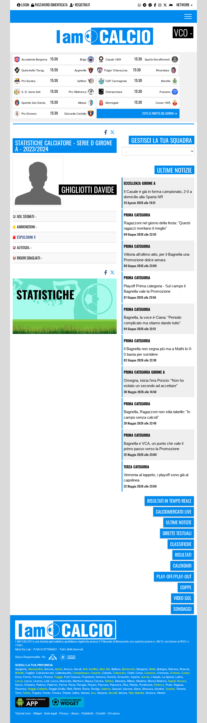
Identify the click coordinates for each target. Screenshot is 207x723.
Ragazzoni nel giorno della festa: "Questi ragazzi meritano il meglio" (157, 225)
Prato (169, 684)
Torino (26, 693)
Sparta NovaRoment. (157, 59)
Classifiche (180, 544)
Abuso (75, 713)
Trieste (66, 693)
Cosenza (150, 673)
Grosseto (123, 677)
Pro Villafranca (77, 92)
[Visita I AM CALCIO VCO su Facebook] (155, 4)
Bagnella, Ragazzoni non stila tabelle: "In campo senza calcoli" (157, 414)
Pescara (103, 684)
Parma (63, 684)
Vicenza (150, 693)
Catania (106, 673)
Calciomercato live (173, 511)
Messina (120, 681)
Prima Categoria (137, 214)
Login (24, 4)
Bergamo (142, 669)
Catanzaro (119, 673)
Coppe (185, 587)
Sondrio (159, 689)
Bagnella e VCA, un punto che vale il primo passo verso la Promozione (153, 446)
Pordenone (145, 684)
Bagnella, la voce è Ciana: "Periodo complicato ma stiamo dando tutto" (152, 320)
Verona (122, 693)
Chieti (130, 673)
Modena (141, 681)
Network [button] (183, 4)
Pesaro (92, 684)
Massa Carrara (94, 681)
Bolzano (173, 669)
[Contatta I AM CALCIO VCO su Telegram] (144, 4)
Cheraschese (114, 92)
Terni (18, 693)
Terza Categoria (136, 466)
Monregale (112, 103)
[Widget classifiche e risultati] (67, 702)
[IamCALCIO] (103, 629)
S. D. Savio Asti (30, 92)
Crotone (175, 673)
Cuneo (185, 673)
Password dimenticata (51, 4)
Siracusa (147, 689)
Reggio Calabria (37, 689)
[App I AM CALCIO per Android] (171, 4)
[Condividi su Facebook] (105, 132)
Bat (108, 669)
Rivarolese (162, 70)
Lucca (54, 681)
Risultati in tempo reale (169, 500)
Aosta (58, 669)
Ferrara (37, 677)
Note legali (50, 713)
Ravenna (20, 689)
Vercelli (112, 693)
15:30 (54, 59)
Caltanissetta (63, 673)
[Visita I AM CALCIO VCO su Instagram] (159, 4)
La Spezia (168, 677)
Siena (137, 689)
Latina (179, 677)
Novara (181, 681)
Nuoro (19, 684)
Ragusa (178, 684)
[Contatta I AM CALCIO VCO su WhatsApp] (139, 4)
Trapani (36, 693)
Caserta (95, 673)
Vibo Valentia (136, 693)
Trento (46, 693)
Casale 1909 (113, 59)
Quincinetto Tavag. (32, 70)
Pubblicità (87, 713)
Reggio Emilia (57, 689)
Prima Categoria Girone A (144, 372)
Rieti (69, 689)
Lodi (46, 681)
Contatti (100, 713)
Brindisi (19, 673)
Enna (18, 677)
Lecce (19, 681)
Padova (41, 684)
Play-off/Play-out (174, 576)
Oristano (29, 684)
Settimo (81, 81)
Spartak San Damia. (33, 103)
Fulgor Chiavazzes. (116, 70)
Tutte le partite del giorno (158, 113)
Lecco (28, 681)
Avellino (93, 669)
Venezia (102, 693)
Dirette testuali (177, 533)
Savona (127, 689)
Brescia (184, 669)
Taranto (170, 689)
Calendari (182, 565)
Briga (83, 59)
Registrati (82, 4)
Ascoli (77, 669)
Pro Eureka (28, 81)
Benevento (128, 669)
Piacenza (115, 684)
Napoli (171, 681)
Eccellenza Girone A (140, 183)
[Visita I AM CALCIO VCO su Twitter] (165, 4)
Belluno (116, 669)
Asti (85, 669)
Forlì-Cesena (72, 677)
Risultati (183, 554)
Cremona (162, 673)
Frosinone (88, 677)
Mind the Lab (23, 649)
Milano (131, 681)
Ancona (49, 669)
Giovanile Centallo (75, 113)
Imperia (135, 677)
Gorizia (111, 677)
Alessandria (35, 669)
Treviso (56, 693)
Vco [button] (182, 32)
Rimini (77, 689)
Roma (86, 689)
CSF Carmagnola (116, 81)
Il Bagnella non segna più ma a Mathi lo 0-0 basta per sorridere (158, 351)
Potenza (159, 684)
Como (139, 673)
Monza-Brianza (157, 681)
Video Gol (182, 598)
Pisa (125, 684)
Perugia (81, 684)
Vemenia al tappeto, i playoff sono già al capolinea (156, 477)
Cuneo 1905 (163, 103)
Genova (101, 677)
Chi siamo (114, 713)
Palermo (52, 684)
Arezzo (68, 669)
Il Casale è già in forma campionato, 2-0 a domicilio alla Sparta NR (158, 194)
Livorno (37, 681)
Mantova (78, 681)
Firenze (48, 677)
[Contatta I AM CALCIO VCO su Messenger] (150, 4)
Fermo (27, 677)
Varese (85, 693)
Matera (109, 681)
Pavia (71, 684)
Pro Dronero (29, 113)
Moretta (165, 81)
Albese (82, 103)
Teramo (181, 689)
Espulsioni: (26, 237)
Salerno (106, 689)
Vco (93, 693)
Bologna (162, 669)
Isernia (145, 677)
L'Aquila (155, 677)
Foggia (58, 677)
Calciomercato (45, 673)
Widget (37, 713)
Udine (75, 693)
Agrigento (21, 669)
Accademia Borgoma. (34, 59)
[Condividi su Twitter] (113, 132)
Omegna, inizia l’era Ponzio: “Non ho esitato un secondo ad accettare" (154, 383)
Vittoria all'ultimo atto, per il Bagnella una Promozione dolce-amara (156, 257)
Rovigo (95, 689)
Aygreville (80, 70)
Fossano (165, 92)
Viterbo (161, 693)
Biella (152, 669)
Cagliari (30, 673)
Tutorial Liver (23, 713)
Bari (102, 669)
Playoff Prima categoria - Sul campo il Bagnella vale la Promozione (155, 288)
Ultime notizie (178, 522)
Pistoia (134, 684)
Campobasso (81, 673)
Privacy (64, 713)
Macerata (65, 681)
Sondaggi (182, 609)
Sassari (116, 689)
